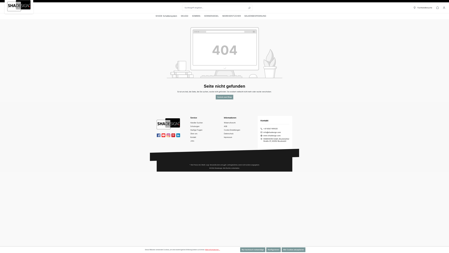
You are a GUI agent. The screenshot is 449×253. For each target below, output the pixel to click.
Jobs (192, 141)
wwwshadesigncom (272, 136)
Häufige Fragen (196, 130)
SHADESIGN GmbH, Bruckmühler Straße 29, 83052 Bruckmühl (276, 140)
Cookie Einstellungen (232, 130)
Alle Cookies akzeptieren (293, 250)
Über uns (193, 134)
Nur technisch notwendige (253, 250)
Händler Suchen (196, 123)
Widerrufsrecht (229, 123)
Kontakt (193, 137)
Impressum (228, 137)
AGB (225, 126)
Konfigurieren (273, 250)
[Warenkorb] (437, 7)
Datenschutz (229, 134)
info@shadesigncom (272, 132)
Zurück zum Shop (224, 97)
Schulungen (194, 126)
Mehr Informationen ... (212, 250)
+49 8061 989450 (270, 129)
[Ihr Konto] (444, 7)
